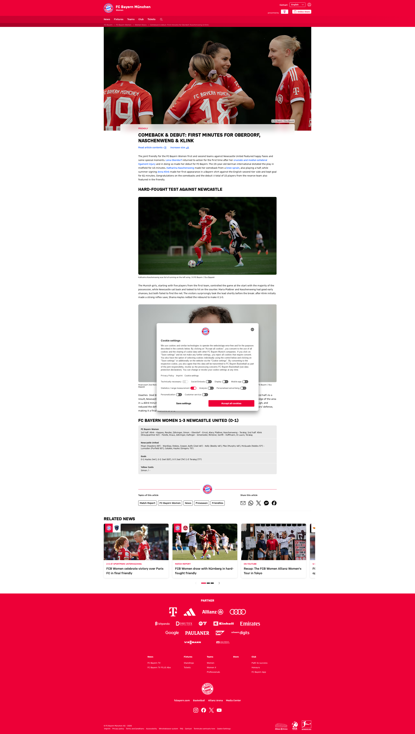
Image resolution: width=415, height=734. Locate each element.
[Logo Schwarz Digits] (240, 633)
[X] (211, 710)
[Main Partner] (284, 12)
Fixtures (118, 19)
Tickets (151, 19)
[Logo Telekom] (173, 611)
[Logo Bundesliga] (306, 725)
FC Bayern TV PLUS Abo (159, 667)
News (107, 19)
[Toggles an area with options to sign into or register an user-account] (309, 5)
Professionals (213, 672)
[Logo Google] (172, 633)
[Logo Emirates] (250, 624)
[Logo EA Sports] (203, 624)
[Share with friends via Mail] (243, 503)
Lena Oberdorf (174, 160)
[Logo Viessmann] (192, 642)
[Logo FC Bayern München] (207, 689)
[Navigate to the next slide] (219, 583)
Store (236, 657)
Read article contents (150, 147)
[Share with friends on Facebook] (274, 503)
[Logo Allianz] (212, 612)
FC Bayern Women (123, 25)
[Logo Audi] (238, 612)
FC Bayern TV (154, 663)
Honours (256, 667)
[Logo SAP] (220, 633)
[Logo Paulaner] (197, 633)
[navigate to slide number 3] (212, 583)
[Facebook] (203, 710)
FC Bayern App (259, 672)
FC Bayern (108, 25)
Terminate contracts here (204, 729)
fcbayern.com (182, 700)
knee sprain (232, 168)
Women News (141, 25)
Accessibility (151, 729)
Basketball (199, 700)
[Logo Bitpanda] (162, 624)
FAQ (181, 729)
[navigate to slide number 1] (203, 583)
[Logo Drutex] (184, 624)
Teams (131, 19)
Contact (284, 5)
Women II (211, 667)
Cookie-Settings (224, 729)
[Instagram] (195, 710)
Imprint (107, 729)
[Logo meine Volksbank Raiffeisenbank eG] (223, 642)
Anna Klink (163, 171)
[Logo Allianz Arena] (281, 726)
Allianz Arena (215, 700)
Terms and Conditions (135, 729)
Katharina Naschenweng (180, 168)
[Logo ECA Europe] (295, 726)
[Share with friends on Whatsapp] (250, 503)
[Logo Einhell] (223, 624)
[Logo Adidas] (190, 612)
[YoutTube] (219, 710)
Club (141, 19)
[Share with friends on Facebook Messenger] (266, 503)
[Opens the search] (161, 19)
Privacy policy (118, 729)
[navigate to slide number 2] (208, 583)
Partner (207, 600)
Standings (189, 663)
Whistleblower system (168, 729)
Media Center (233, 700)
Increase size (177, 147)
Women (210, 663)
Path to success (259, 663)
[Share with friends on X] (258, 503)
